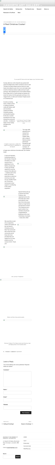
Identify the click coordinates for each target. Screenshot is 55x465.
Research (39, 9)
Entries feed (26, 443)
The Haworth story (29, 9)
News (19, 12)
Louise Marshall (21, 22)
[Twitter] (17, 30)
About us (46, 9)
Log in (25, 440)
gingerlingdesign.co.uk (12, 447)
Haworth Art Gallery (8, 9)
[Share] (17, 32)
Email (5, 397)
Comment (6, 370)
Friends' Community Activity (13, 351)
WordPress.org (27, 448)
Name (5, 389)
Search (4, 453)
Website (5, 404)
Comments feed (27, 446)
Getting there (19, 9)
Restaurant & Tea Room (9, 12)
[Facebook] (17, 28)
